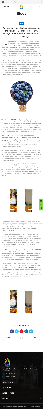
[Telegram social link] (31, 331)
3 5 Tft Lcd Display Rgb (21, 325)
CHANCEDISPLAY (7, 135)
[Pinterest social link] (22, 331)
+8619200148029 (10, 373)
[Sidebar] (2, 125)
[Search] (40, 7)
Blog (21, 23)
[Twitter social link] (17, 331)
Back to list (21, 338)
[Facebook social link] (12, 331)
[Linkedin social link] (26, 331)
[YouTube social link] (3, 1)
